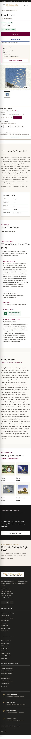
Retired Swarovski (5, 678)
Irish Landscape (20, 498)
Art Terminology (5, 620)
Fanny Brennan (8, 10)
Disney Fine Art (5, 648)
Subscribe (20, 728)
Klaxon (3, 498)
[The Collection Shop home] (14, 5)
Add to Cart (15, 34)
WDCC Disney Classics (7, 681)
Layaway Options (5, 615)
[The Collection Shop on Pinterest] (11, 602)
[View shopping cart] (27, 5)
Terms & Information (5, 728)
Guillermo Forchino (5, 653)
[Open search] (25, 5)
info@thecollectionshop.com (8, 597)
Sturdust (18, 478)
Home (2, 10)
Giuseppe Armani (5, 643)
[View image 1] (7, 94)
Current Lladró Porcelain (7, 668)
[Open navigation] (4, 5)
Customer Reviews (5, 628)
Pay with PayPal (15, 39)
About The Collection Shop (7, 613)
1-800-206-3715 (15, 56)
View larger (26, 87)
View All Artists (4, 658)
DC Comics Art (4, 645)
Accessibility (4, 623)
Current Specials (5, 683)
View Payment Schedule (15, 60)
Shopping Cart (4, 630)
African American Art (6, 640)
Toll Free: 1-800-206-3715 (7, 593)
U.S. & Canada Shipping (7, 618)
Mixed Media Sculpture (6, 673)
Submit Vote (18, 117)
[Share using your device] (18, 126)
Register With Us (5, 625)
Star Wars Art (4, 676)
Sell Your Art (4, 686)
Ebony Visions (4, 650)
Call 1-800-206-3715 (15, 533)
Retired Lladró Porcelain (7, 671)
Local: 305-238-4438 (6, 595)
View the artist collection (9, 458)
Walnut (3, 478)
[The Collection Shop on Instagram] (7, 602)
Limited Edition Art (5, 656)
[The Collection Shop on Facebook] (3, 602)
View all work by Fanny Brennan (11, 362)
